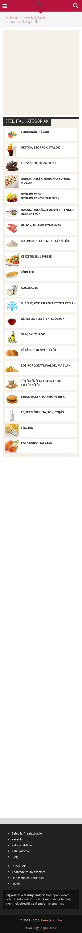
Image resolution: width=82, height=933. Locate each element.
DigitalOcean (49, 928)
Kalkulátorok (20, 851)
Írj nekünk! (19, 866)
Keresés (17, 839)
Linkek (16, 884)
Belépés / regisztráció (27, 833)
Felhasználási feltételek (28, 878)
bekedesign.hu (51, 920)
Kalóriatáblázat (22, 845)
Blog (15, 857)
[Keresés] (75, 6)
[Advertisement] (41, 72)
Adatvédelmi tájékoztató (28, 872)
